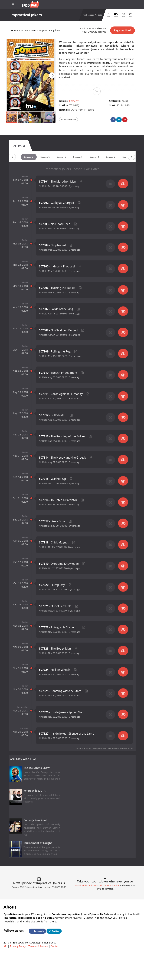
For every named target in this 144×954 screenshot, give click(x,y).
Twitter (55, 931)
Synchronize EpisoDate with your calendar (97, 885)
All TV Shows (28, 30)
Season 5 (61, 156)
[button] (52, 75)
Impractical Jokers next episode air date (93, 748)
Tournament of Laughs (38, 843)
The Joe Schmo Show (37, 768)
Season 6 (45, 156)
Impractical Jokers (49, 30)
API (5, 946)
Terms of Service (38, 946)
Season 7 (28, 156)
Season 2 (110, 156)
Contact (55, 946)
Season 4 (77, 156)
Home (14, 30)
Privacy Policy (18, 946)
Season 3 (94, 156)
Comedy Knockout (35, 820)
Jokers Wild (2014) (35, 790)
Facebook (39, 931)
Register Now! (122, 30)
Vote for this (70, 119)
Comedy (73, 101)
